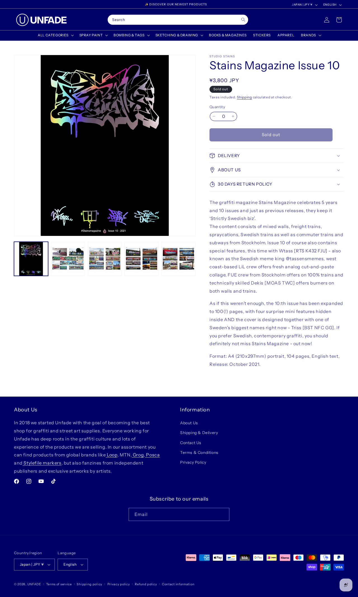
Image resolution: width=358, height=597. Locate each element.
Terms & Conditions (199, 452)
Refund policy (146, 584)
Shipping (244, 97)
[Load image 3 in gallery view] (105, 259)
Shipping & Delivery (199, 432)
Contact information (178, 584)
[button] (55, 35)
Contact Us (190, 442)
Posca (152, 455)
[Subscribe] (223, 514)
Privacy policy (118, 584)
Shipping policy (89, 584)
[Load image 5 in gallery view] (178, 259)
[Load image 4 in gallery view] (141, 259)
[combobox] (178, 20)
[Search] (243, 20)
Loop (111, 455)
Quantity (217, 107)
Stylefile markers (42, 463)
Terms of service (59, 584)
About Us (189, 422)
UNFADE (34, 584)
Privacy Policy (193, 462)
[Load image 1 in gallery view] (31, 259)
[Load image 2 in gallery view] (68, 259)
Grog (138, 455)
